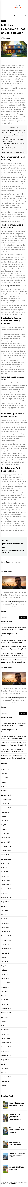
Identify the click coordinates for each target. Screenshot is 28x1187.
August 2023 (5, 902)
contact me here (13, 602)
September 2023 (6, 897)
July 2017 (4, 1085)
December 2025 (6, 795)
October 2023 (5, 893)
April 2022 (4, 970)
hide (17, 127)
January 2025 (5, 842)
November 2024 (6, 850)
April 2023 (4, 919)
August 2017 (5, 1081)
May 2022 (4, 966)
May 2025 (4, 825)
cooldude (7, 38)
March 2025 (5, 833)
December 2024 (6, 846)
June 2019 (4, 1017)
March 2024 (5, 872)
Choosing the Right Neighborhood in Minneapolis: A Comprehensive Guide (15, 1117)
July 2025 (4, 816)
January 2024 (5, 880)
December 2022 (6, 936)
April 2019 (4, 1025)
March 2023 (5, 923)
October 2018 (5, 1051)
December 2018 (6, 1042)
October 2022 (5, 944)
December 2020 (6, 1008)
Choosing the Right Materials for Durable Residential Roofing (17, 1155)
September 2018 (6, 1055)
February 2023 (5, 927)
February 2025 (5, 838)
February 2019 (5, 1034)
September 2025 (6, 808)
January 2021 (5, 1004)
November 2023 (6, 889)
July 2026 (4, 773)
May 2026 (4, 782)
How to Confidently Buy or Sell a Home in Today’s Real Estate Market (16, 1167)
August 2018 (5, 1060)
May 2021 (4, 995)
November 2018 (6, 1047)
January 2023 (5, 931)
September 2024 (6, 859)
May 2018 (4, 1072)
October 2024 (5, 855)
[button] (14, 15)
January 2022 (5, 983)
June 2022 (4, 961)
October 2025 (5, 803)
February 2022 (5, 978)
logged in (9, 562)
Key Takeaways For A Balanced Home (14, 152)
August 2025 (5, 812)
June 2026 (4, 778)
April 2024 (4, 867)
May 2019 (4, 1021)
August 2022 (5, 953)
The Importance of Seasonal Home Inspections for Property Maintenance (17, 1142)
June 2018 (4, 1068)
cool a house (16, 68)
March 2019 (5, 1030)
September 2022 (6, 949)
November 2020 (6, 1013)
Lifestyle (3, 20)
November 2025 (6, 799)
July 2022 (4, 957)
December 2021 (6, 987)
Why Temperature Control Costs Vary (13, 130)
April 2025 (4, 829)
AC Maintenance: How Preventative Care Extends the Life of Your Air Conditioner (16, 1130)
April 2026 (4, 786)
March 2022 (5, 974)
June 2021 (4, 991)
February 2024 (5, 876)
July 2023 (4, 906)
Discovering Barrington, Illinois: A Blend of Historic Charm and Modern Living (16, 1103)
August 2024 (5, 863)
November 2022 (6, 940)
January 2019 (5, 1038)
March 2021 (5, 1000)
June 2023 (4, 910)
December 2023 (6, 884)
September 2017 (6, 1077)
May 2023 (4, 914)
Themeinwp (12, 1183)
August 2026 (5, 769)
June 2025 (4, 820)
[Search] (26, 15)
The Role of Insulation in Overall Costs (14, 133)
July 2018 (4, 1064)
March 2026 (5, 791)
